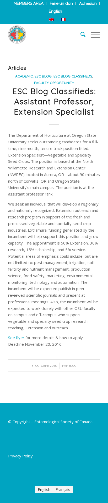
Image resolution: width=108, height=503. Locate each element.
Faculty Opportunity (54, 82)
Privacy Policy (20, 455)
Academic (24, 76)
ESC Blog (43, 76)
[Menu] (92, 34)
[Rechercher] (80, 34)
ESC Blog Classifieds (72, 76)
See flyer (16, 337)
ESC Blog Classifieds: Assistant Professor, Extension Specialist (54, 101)
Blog (73, 366)
